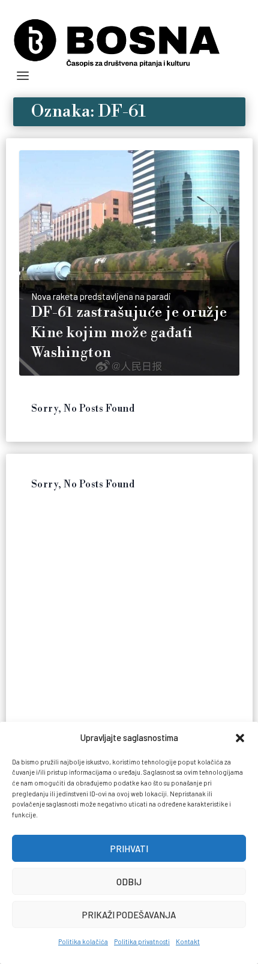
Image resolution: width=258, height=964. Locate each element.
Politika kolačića (83, 941)
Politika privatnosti (142, 941)
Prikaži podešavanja (129, 914)
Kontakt (188, 941)
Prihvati (129, 848)
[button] (240, 738)
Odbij (129, 881)
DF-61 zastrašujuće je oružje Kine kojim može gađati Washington (129, 333)
